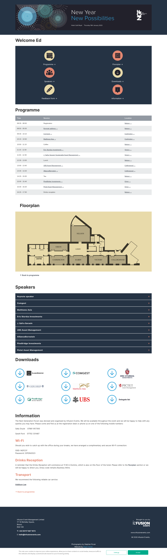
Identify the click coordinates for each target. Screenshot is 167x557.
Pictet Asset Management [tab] (30, 350)
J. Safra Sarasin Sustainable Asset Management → (62, 155)
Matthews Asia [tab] (24, 310)
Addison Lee (20, 484)
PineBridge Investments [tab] (29, 343)
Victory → (128, 150)
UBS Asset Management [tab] (29, 330)
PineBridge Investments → (53, 181)
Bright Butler (88, 547)
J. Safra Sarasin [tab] (24, 323)
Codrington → (130, 134)
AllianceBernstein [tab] (26, 337)
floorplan (132, 465)
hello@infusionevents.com (30, 535)
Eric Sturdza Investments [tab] (29, 316)
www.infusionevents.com (140, 532)
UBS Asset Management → (53, 165)
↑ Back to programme (29, 275)
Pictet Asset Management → (54, 187)
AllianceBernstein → (51, 171)
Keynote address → (51, 128)
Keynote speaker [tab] (25, 296)
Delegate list (124, 399)
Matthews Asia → (50, 139)
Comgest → (48, 134)
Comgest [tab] (21, 303)
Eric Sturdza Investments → (54, 150)
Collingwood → (130, 165)
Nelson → (128, 123)
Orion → (128, 181)
